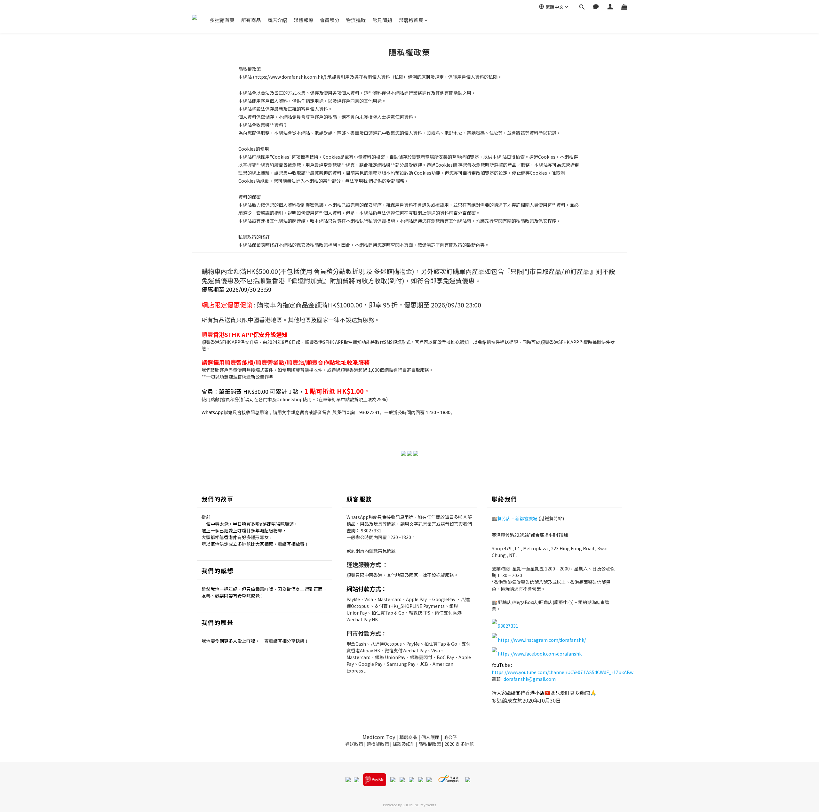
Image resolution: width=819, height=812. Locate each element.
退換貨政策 (378, 744)
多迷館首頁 (222, 20)
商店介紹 (277, 20)
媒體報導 (304, 20)
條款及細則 (404, 744)
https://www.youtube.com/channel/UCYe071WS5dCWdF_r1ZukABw (562, 672)
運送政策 (354, 744)
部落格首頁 (411, 20)
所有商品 (251, 20)
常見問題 (382, 20)
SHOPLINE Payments (419, 804)
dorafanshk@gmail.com (530, 679)
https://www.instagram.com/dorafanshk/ (542, 640)
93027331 (371, 530)
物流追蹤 (356, 20)
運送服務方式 (363, 564)
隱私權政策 (429, 744)
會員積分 (330, 20)
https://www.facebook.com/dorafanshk (540, 654)
